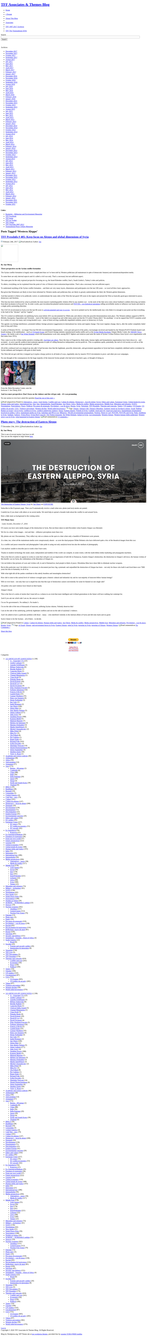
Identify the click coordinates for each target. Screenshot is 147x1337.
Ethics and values (108, 402)
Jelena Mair (14, 708)
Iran (34, 404)
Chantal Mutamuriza (17, 675)
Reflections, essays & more (15, 930)
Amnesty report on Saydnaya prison (117, 409)
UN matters (127, 406)
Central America (11, 795)
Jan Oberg (66, 404)
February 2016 (11, 97)
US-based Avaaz (38, 332)
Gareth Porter (15, 694)
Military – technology (13, 888)
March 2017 (10, 70)
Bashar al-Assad (7, 411)
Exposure (48, 504)
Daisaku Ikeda (15, 679)
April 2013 (9, 167)
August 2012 (10, 184)
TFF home (9, 218)
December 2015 (11, 101)
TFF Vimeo (10, 222)
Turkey (120, 406)
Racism (8, 925)
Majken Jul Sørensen (17, 723)
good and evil (100, 411)
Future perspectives (13, 841)
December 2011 (11, 200)
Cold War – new (11, 797)
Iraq (38, 404)
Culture (26, 623)
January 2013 (10, 173)
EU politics (10, 820)
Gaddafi (91, 411)
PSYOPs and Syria (126, 413)
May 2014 (9, 140)
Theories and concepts (108, 406)
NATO (134, 404)
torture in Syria (82, 415)
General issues (15, 911)
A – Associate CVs (17, 661)
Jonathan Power (16, 717)
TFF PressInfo (94, 406)
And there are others (51, 340)
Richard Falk (15, 741)
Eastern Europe (11, 814)
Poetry (8, 919)
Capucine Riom (15, 671)
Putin (136, 413)
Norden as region (12, 901)
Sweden (8, 944)
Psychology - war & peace (60, 406)
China (12, 772)
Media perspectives (96, 404)
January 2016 (10, 99)
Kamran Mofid (15, 719)
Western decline (41, 409)
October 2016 (11, 80)
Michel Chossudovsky (18, 729)
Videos (8, 983)
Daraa (61, 411)
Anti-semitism (11, 762)
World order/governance (56, 409)
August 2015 (10, 109)
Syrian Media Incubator (102, 332)
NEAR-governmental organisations (80, 413)
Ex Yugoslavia (11, 830)
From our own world (13, 839)
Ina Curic (13, 702)
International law (26, 404)
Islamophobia (45, 404)
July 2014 (9, 136)
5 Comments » (63, 417)
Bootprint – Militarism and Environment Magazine (24, 214)
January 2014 (10, 148)
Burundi (8, 791)
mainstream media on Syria (30, 413)
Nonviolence (15, 406)
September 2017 (11, 57)
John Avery (14, 715)
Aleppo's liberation (96, 409)
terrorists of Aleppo (98, 625)
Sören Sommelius (16, 750)
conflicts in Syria (30, 411)
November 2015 (11, 103)
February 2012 (11, 196)
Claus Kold (14, 677)
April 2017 (9, 68)
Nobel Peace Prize (12, 896)
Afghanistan (10, 758)
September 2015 (11, 107)
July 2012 (9, 186)
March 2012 (10, 194)
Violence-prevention (27, 409)
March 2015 (10, 119)
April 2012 (9, 192)
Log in (3, 1328)
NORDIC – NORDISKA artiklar (18, 903)
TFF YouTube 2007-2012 (15, 224)
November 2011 (11, 202)
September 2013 (11, 157)
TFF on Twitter (11, 220)
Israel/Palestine (56, 404)
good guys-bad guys (113, 411)
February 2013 (11, 171)
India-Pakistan (15, 777)
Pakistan (9, 915)
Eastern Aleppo (69, 411)
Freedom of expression (14, 837)
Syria (78, 406)
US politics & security (18, 981)
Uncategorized (11, 975)
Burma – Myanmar (17, 768)
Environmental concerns (14, 816)
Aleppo (76, 409)
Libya (73, 404)
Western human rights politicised (126, 415)
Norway (8, 905)
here (31, 436)
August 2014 (10, 134)
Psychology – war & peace (15, 923)
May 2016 (9, 91)
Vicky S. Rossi (15, 754)
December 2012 (11, 175)
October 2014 (11, 130)
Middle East (108, 404)
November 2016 (11, 78)
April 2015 (9, 117)
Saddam (10, 415)
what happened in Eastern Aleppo (28, 417)
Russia (73, 406)
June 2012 (9, 188)
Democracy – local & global (16, 803)
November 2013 (11, 153)
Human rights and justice (10, 404)
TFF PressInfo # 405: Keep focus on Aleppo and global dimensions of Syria (45, 236)
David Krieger (15, 681)
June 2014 (9, 138)
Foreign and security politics (20, 946)
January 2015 (10, 124)
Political (29, 406)
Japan (12, 779)
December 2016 (11, 76)
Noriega (97, 413)
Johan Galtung (15, 712)
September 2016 (11, 82)
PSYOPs (115, 413)
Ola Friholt (14, 735)
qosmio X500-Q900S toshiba (71, 1334)
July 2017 (9, 62)
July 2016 (9, 86)
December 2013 (11, 150)
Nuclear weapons (12, 907)
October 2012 (11, 179)
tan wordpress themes (40, 1334)
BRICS (8, 787)
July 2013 (9, 161)
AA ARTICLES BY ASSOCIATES (19, 659)
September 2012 (11, 182)
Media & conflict (82, 404)
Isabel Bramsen (15, 704)
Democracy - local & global (85, 402)
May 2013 (9, 165)
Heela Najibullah (16, 700)
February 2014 (11, 146)
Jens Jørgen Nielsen (17, 710)
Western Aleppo (107, 415)
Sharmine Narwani (17, 746)
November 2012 (11, 177)
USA (17, 409)
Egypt (98, 402)
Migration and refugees (122, 404)
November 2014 (11, 128)
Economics (14, 963)
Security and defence (13, 936)
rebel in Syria (72, 625)
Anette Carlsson (16, 663)
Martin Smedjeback (17, 727)
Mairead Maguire (16, 721)
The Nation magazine (54, 415)
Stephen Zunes (15, 752)
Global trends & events (136, 402)
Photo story (10, 917)
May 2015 (9, 115)
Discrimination (11, 812)
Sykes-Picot (25, 415)
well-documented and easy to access (57, 310)
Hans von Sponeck (17, 698)
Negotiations (5, 406)
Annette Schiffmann (17, 665)
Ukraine (8, 971)
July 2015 (9, 111)
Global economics (12, 845)
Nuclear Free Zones (17, 913)
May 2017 (9, 66)
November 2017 (11, 53)
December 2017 (11, 51)
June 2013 (9, 163)
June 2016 (9, 88)
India (12, 774)
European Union (121, 402)
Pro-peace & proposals (41, 406)
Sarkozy (17, 415)
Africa (8, 760)
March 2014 (10, 144)
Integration (9, 853)
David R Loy (15, 684)
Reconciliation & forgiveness (16, 927)
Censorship (10, 793)
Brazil (12, 942)
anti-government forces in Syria (43, 625)
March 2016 (10, 95)
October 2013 (11, 155)
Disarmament (10, 810)
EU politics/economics (18, 826)
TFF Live (9, 952)
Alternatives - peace (30, 402)
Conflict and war (54, 402)
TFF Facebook (11, 216)
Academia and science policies (17, 756)
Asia (7, 766)
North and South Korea (18, 783)
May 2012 (9, 190)
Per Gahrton (14, 737)
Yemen (12, 884)
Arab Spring (42, 402)
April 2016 (9, 93)
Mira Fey (13, 733)
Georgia (8, 843)
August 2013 (10, 159)
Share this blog (6, 631)
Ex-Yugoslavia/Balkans (14, 834)
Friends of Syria (82, 411)
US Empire (137, 406)
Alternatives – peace (17, 861)
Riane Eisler (14, 739)
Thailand (13, 785)
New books (10, 894)
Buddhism (9, 789)
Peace (23, 406)
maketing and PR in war (50, 413)
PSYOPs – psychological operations (87, 304)
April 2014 (9, 142)
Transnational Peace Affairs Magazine (19, 227)
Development (10, 808)
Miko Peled (14, 731)
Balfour (138, 409)
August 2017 (10, 60)
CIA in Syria (18, 411)
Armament (9, 764)
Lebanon (13, 878)
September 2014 (11, 132)
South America (11, 940)
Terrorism (84, 406)
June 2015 (9, 113)
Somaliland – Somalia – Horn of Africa (20, 938)
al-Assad (22, 625)
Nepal (12, 781)
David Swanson (16, 686)
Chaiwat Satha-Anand (18, 673)
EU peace (13, 824)
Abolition (13, 909)
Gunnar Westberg (16, 696)
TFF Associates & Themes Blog (25, 4)
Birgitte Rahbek (16, 669)
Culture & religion (67, 402)
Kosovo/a (13, 832)
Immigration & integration (19, 948)
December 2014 (11, 126)
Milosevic (63, 413)
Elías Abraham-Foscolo (18, 688)
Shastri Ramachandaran (18, 748)
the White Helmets (28, 334)
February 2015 (11, 122)
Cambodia (14, 770)
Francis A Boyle (16, 692)
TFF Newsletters (12, 954)
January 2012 (10, 198)
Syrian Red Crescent (38, 415)
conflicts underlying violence (47, 411)
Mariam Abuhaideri (17, 725)
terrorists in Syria (84, 625)
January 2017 (10, 74)
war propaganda (95, 415)
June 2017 (9, 64)
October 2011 (10, 204)
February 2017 (11, 72)
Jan (40, 242)
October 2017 (11, 55)
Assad (133, 409)
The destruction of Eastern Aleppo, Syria (15, 504)
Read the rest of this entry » (45, 398)
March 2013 (10, 169)
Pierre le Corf (106, 413)
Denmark (9, 805)
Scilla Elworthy (15, 743)
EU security (14, 828)
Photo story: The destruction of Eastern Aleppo (29, 421)
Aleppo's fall (84, 409)
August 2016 (10, 84)
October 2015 (11, 105)
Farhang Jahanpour (17, 690)
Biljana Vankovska (17, 667)
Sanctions (9, 934)
